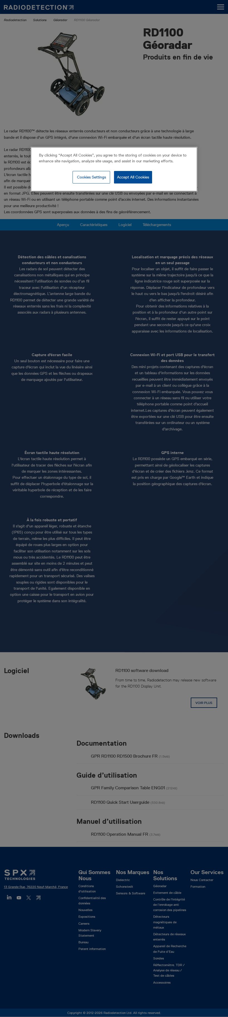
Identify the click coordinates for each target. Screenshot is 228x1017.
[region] (114, 169)
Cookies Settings (91, 177)
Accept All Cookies (133, 177)
